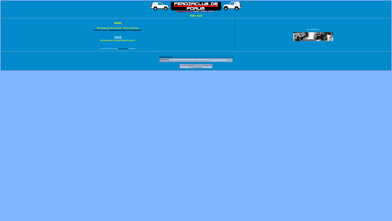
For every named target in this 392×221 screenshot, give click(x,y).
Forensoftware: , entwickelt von (196, 65)
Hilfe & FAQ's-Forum (123, 48)
